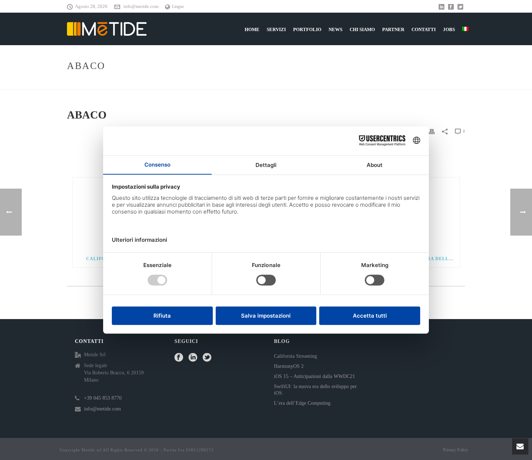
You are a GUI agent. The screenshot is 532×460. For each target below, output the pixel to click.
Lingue (178, 6)
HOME (252, 29)
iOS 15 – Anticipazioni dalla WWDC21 (314, 376)
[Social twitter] (207, 358)
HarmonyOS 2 (289, 366)
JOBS (449, 29)
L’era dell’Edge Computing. (303, 403)
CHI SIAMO (362, 29)
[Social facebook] (178, 358)
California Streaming (295, 356)
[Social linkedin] (193, 358)
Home (434, 83)
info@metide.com (141, 6)
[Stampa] (432, 131)
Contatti (423, 29)
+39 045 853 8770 (103, 398)
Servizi (276, 29)
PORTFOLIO (307, 29)
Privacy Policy (455, 449)
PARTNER (393, 29)
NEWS (335, 29)
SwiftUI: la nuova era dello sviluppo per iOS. (315, 390)
